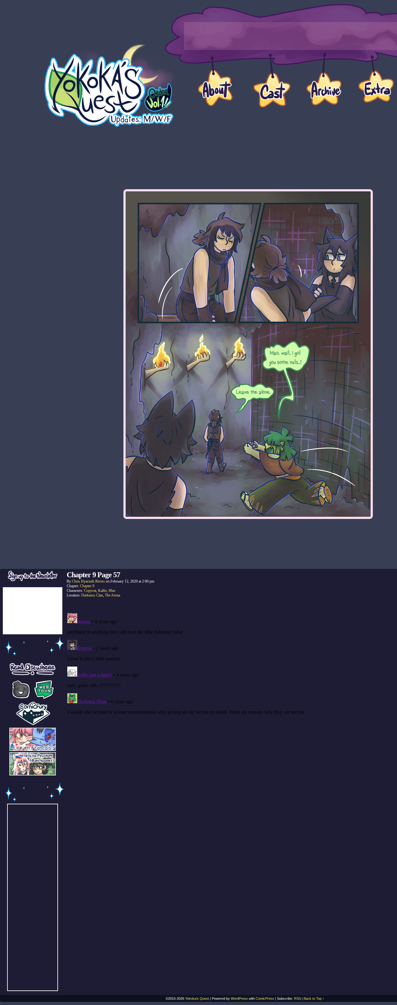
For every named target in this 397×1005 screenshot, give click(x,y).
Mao (112, 590)
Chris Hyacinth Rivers (88, 581)
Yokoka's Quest (197, 998)
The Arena (112, 595)
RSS (297, 998)
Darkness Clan (92, 595)
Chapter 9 (87, 586)
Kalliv (102, 590)
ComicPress (265, 998)
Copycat (90, 590)
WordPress (239, 998)
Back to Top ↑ (314, 998)
